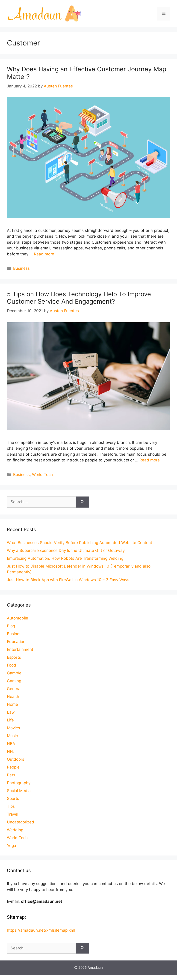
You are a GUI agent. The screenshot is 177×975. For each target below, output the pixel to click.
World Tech (42, 474)
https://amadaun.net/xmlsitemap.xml (41, 930)
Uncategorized (20, 822)
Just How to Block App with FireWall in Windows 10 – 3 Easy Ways (68, 579)
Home (12, 704)
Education (16, 641)
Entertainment (20, 649)
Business (21, 268)
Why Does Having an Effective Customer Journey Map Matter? (86, 72)
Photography (18, 783)
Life (10, 720)
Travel (12, 814)
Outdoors (15, 759)
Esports (14, 657)
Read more (44, 254)
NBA (11, 743)
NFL (11, 751)
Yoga (11, 845)
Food (11, 665)
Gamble (14, 673)
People (13, 767)
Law (11, 712)
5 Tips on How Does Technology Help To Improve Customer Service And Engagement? (79, 297)
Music (12, 735)
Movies (13, 728)
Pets (11, 775)
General (14, 688)
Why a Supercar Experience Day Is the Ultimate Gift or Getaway (66, 550)
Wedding (15, 830)
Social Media (19, 790)
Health (13, 696)
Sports (13, 798)
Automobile (17, 618)
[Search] (82, 502)
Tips (11, 806)
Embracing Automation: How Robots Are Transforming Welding (65, 558)
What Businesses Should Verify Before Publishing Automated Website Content (79, 542)
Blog (11, 626)
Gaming (14, 681)
